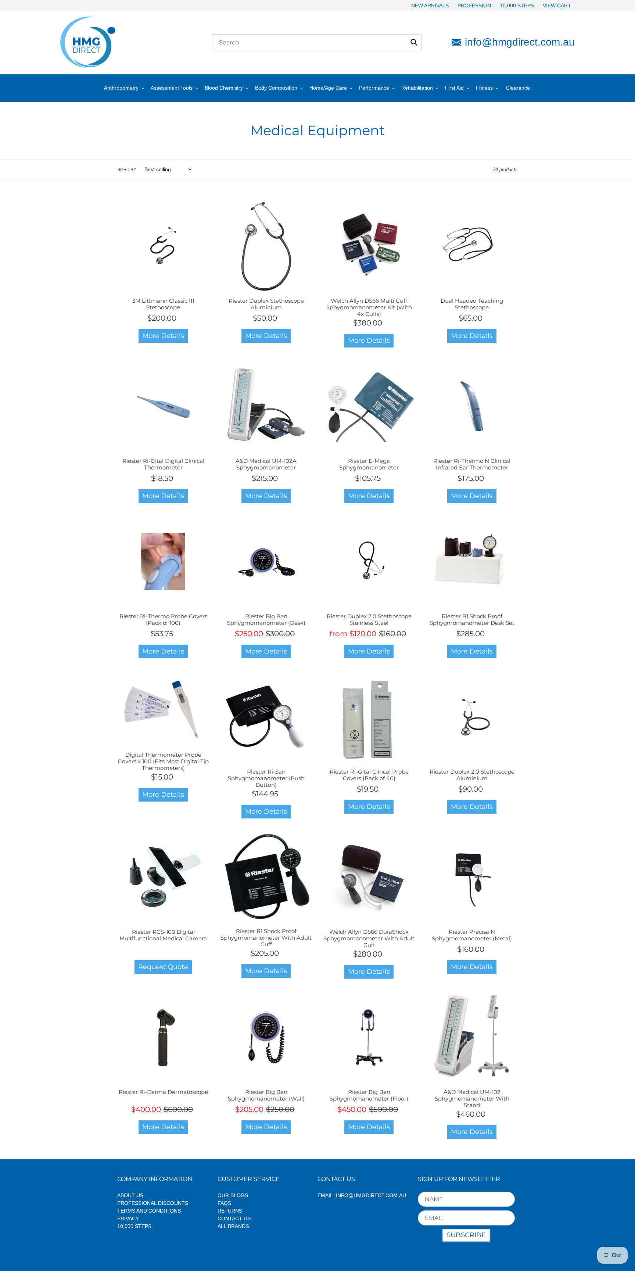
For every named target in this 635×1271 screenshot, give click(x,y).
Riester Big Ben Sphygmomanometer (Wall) (266, 1095)
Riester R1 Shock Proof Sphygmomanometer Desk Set (472, 619)
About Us (130, 1195)
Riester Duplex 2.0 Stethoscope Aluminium (472, 775)
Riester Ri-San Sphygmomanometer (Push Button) (266, 778)
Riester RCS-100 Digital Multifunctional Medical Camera (163, 935)
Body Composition (276, 88)
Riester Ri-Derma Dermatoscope (163, 1091)
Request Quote (163, 967)
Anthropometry (121, 88)
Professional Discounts (152, 1203)
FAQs (224, 1203)
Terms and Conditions (149, 1211)
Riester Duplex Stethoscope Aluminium (266, 304)
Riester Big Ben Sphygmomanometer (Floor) (369, 1095)
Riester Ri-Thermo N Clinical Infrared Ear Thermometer (471, 464)
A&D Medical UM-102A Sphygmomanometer (266, 464)
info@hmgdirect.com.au (520, 42)
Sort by (126, 169)
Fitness (484, 88)
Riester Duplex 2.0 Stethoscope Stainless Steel (369, 619)
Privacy (128, 1218)
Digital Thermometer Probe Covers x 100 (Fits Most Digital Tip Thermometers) (163, 761)
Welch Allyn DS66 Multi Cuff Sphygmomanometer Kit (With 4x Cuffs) (369, 307)
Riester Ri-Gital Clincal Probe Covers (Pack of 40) (369, 775)
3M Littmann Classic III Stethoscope (163, 304)
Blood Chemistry (224, 88)
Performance (374, 88)
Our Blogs (233, 1195)
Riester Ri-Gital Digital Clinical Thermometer (163, 464)
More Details (163, 336)
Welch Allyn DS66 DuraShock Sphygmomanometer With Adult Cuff (369, 938)
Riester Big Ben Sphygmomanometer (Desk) (266, 619)
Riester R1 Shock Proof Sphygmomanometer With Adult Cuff (266, 938)
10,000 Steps (134, 1226)
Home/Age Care (328, 88)
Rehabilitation (417, 88)
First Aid (454, 88)
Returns (230, 1211)
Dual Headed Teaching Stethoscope (472, 304)
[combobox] (317, 42)
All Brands (233, 1226)
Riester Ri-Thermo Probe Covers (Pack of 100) (163, 619)
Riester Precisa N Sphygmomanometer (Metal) (472, 935)
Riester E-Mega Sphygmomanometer (369, 464)
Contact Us (234, 1218)
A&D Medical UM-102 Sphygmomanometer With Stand (472, 1098)
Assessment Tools (172, 88)
